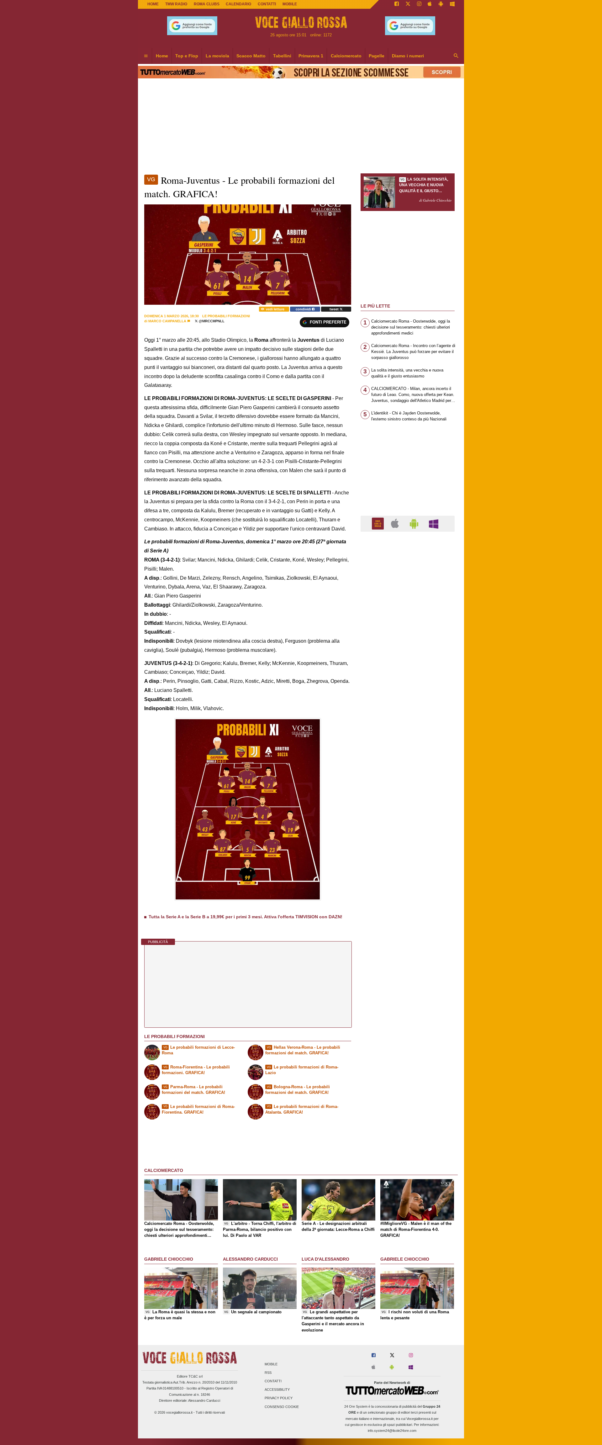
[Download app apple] (430, 4)
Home (153, 4)
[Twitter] (408, 4)
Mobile (271, 1364)
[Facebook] (397, 4)
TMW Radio (176, 4)
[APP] (379, 523)
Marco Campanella (167, 321)
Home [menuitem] (162, 55)
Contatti (273, 1381)
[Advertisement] (408, 780)
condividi (304, 309)
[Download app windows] (452, 4)
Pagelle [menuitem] (376, 55)
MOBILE (290, 4)
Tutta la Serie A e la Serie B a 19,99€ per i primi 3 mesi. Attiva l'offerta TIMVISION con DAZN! (245, 916)
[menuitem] (145, 56)
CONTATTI (267, 4)
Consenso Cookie (282, 1407)
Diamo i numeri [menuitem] (408, 55)
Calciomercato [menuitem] (346, 55)
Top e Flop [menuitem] (186, 55)
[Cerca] (456, 56)
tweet (335, 309)
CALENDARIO (238, 4)
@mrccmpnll (211, 321)
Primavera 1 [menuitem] (310, 55)
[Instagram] (419, 4)
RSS (268, 1372)
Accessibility (277, 1390)
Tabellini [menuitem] (282, 55)
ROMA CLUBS (206, 4)
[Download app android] (440, 4)
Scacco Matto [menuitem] (251, 55)
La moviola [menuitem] (217, 55)
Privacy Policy (279, 1398)
